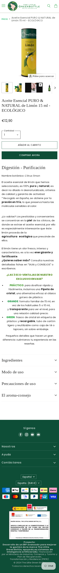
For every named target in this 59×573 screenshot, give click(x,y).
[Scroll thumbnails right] (54, 88)
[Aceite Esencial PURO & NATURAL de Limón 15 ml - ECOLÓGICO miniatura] (7, 87)
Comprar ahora (29, 155)
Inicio (5, 19)
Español (27, 476)
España (27, 483)
